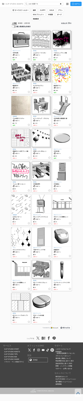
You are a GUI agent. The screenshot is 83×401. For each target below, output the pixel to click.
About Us (51, 390)
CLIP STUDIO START (11, 349)
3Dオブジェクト (17, 50)
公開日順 (27, 23)
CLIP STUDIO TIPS (11, 354)
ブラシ (55, 83)
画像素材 (15, 116)
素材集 (34, 50)
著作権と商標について (63, 358)
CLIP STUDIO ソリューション (66, 379)
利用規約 (59, 351)
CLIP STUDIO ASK (10, 357)
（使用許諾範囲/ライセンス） (66, 353)
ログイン (77, 4)
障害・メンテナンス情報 (64, 366)
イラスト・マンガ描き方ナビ (14, 362)
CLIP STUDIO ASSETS (12, 351)
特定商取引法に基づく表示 (65, 361)
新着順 (20, 23)
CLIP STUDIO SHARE (11, 359)
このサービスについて (63, 349)
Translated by (46, 327)
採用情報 (59, 384)
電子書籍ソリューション (64, 381)
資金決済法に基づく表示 (64, 363)
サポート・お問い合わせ (64, 368)
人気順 (14, 23)
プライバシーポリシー (63, 356)
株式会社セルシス (62, 376)
